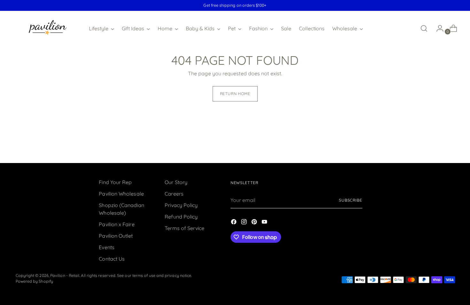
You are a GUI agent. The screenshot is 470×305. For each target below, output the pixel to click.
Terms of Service (184, 228)
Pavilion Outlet (116, 236)
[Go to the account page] (437, 28)
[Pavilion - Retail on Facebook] (234, 223)
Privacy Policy (181, 205)
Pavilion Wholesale (121, 193)
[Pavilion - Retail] (48, 28)
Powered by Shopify (34, 281)
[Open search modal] (424, 28)
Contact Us (112, 259)
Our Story (176, 182)
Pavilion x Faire (116, 224)
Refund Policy (181, 216)
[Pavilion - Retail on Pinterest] (255, 223)
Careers (174, 193)
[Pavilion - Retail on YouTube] (265, 223)
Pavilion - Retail (64, 275)
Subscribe (350, 200)
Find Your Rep (115, 182)
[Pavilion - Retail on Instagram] (244, 223)
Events (106, 247)
